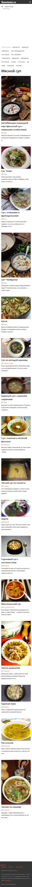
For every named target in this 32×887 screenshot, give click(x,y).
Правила (3, 867)
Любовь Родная (8, 363)
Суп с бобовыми (16, 54)
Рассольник (21, 62)
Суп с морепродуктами (17, 51)
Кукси (4, 321)
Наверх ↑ (3, 865)
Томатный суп (6, 58)
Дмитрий (6, 522)
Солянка (13, 62)
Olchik (5, 402)
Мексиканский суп (11, 604)
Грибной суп (5, 51)
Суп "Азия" (6, 171)
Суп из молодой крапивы (14, 360)
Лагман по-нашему (11, 806)
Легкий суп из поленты (13, 482)
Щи (28, 62)
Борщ (3, 65)
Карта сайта (19, 867)
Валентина (6, 746)
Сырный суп (15, 58)
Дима (5, 133)
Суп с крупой (5, 54)
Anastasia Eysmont (8, 607)
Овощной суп (25, 58)
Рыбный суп (25, 47)
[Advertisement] (16, 28)
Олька (5, 174)
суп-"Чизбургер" (9, 279)
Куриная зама (8, 703)
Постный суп (5, 62)
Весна (5, 219)
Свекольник (10, 65)
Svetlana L (6, 486)
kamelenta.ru (7, 880)
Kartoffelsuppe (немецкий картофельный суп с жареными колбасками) (14, 126)
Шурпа (4, 518)
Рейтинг (11, 867)
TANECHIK (6, 444)
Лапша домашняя (10, 667)
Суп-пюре (19, 65)
